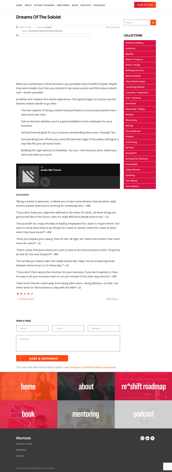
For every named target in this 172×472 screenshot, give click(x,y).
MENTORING (63, 5)
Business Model (133, 75)
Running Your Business (137, 158)
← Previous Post (25, 298)
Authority (130, 48)
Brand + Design (133, 64)
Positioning (131, 142)
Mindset (130, 114)
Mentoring (21, 450)
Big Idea (129, 53)
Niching (129, 125)
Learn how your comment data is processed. (89, 367)
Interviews (131, 103)
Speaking (130, 175)
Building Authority (135, 70)
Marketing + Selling (135, 109)
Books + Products (134, 59)
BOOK (75, 5)
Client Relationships (135, 81)
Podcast (130, 136)
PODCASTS (85, 5)
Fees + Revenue (133, 98)
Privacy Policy (49, 468)
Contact (20, 456)
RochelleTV (131, 153)
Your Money (131, 180)
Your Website (132, 186)
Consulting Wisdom (135, 87)
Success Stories (24, 444)
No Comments (114, 27)
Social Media (132, 164)
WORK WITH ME (145, 5)
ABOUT (28, 5)
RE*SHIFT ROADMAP (45, 5)
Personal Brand (133, 131)
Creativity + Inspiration (137, 92)
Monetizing (131, 120)
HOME (19, 5)
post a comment (43, 358)
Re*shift (130, 147)
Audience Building (134, 42)
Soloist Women (133, 169)
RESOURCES (99, 5)
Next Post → (113, 298)
